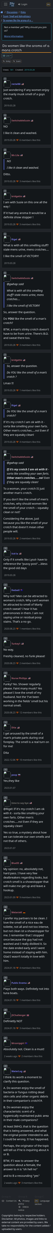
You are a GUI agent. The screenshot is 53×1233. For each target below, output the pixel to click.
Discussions (12, 12)
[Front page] (2, 12)
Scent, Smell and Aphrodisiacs (17, 16)
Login (24, 4)
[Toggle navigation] (6, 4)
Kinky (23, 12)
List (7, 55)
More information (13, 36)
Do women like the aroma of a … (18, 20)
